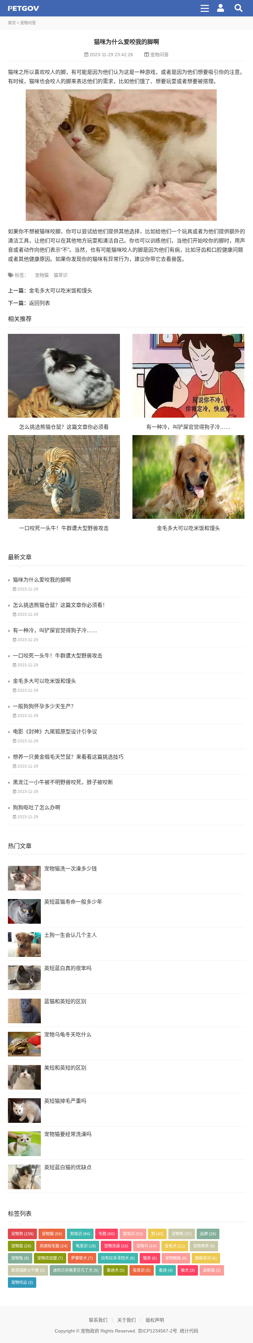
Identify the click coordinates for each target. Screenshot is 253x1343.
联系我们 (98, 1320)
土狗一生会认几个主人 (70, 935)
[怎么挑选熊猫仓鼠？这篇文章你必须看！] (64, 376)
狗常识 (80, 1234)
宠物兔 (20, 1258)
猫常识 (61, 275)
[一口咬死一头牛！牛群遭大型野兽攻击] (64, 477)
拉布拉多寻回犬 (118, 1258)
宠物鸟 (146, 1246)
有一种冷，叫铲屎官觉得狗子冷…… (188, 427)
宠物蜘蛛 (176, 1258)
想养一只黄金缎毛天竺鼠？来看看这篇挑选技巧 (68, 757)
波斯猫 (212, 1270)
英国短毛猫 (54, 1246)
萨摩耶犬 (82, 1258)
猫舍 (150, 1258)
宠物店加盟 (50, 1258)
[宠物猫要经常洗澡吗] (24, 1143)
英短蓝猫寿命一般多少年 (73, 902)
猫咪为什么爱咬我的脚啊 (42, 580)
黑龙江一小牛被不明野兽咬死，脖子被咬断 (63, 782)
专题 (106, 1234)
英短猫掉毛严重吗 (65, 1101)
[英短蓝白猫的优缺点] (24, 1177)
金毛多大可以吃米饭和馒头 (60, 290)
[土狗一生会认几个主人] (24, 944)
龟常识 (86, 1246)
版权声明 (155, 1320)
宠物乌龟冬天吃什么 (68, 1034)
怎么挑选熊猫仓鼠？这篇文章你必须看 (64, 427)
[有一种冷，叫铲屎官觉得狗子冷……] (188, 376)
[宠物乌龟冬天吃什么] (24, 1044)
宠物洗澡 (116, 1246)
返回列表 (39, 303)
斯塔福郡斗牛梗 (28, 1270)
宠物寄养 (204, 1246)
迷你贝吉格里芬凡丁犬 (75, 1270)
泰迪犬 (116, 1270)
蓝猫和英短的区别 (65, 1001)
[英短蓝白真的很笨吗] (24, 977)
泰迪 (166, 1270)
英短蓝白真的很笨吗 (68, 968)
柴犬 (188, 1270)
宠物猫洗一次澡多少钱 (70, 868)
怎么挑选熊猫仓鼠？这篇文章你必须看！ (60, 605)
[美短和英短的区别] (24, 1077)
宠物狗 (22, 1234)
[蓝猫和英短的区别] (24, 1011)
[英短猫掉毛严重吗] (24, 1110)
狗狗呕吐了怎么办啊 (36, 807)
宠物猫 (42, 275)
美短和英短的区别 (65, 1068)
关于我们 (126, 1320)
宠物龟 (182, 1234)
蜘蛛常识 (206, 1258)
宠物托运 (22, 1282)
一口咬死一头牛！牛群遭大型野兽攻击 (64, 528)
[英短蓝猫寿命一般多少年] (24, 911)
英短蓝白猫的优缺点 (68, 1167)
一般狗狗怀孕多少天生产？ (44, 706)
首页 (12, 23)
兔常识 (142, 1270)
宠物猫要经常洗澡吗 (68, 1134)
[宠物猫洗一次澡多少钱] (24, 878)
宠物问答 (28, 23)
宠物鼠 (21, 1246)
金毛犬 (175, 1246)
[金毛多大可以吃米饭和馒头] (188, 477)
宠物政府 (23, 8)
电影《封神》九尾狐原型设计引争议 (55, 731)
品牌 (208, 1234)
